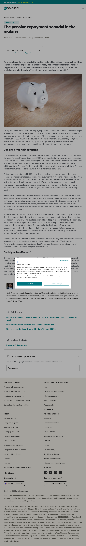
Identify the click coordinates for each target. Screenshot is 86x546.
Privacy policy (64, 260)
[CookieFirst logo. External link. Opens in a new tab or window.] (17, 262)
